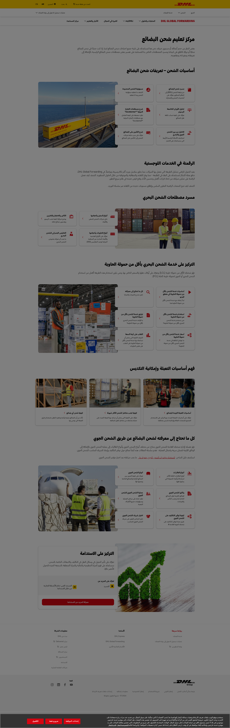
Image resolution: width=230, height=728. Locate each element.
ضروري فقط (53, 721)
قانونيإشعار (112, 725)
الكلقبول (35, 721)
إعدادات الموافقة (72, 721)
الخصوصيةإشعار (123, 725)
